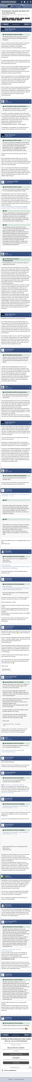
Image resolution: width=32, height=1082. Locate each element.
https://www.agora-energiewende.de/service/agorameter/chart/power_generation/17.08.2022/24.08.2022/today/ (16, 566)
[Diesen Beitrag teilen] (29, 30)
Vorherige (6, 24)
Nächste (26, 24)
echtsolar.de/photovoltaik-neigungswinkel (11, 750)
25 (30, 1067)
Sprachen (10, 1079)
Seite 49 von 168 (16, 24)
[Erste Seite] (2, 24)
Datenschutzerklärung (19, 1079)
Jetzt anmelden (16, 1062)
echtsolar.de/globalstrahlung (8, 751)
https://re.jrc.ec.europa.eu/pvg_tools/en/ (14, 784)
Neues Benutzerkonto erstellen (16, 1054)
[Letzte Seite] (30, 24)
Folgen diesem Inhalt (14, 1067)
